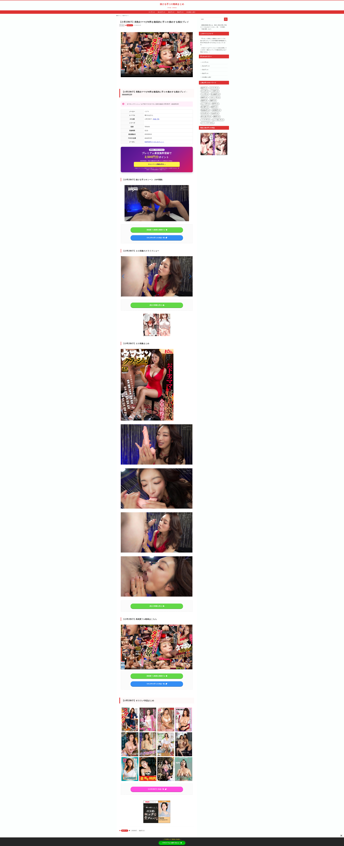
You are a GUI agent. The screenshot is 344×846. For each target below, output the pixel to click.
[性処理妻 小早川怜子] (166, 755)
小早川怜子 (134, 830)
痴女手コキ (141, 830)
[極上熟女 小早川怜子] (130, 780)
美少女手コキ (206, 66)
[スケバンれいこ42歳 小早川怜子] (130, 731)
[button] (190, 276)
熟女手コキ (129, 25)
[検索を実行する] (226, 19)
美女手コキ (205, 69)
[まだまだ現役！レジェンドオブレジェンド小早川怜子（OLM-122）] (148, 755)
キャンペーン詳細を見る (156, 164)
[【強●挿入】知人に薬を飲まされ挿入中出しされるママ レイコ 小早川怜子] (148, 780)
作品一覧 (156, 119)
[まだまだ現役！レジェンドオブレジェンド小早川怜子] (166, 780)
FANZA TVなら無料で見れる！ (171, 843)
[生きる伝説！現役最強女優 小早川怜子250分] (148, 731)
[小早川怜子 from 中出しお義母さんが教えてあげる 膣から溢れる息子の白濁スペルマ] (183, 731)
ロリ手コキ (205, 62)
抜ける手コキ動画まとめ (172, 4)
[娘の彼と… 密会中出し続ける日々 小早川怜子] (130, 755)
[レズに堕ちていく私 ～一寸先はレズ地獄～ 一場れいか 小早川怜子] (183, 755)
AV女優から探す (206, 77)
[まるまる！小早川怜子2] (166, 731)
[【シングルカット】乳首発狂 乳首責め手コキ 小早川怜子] (183, 780)
